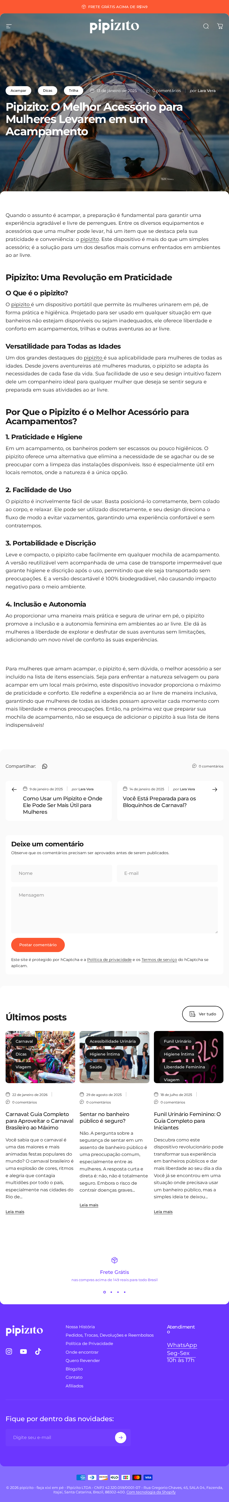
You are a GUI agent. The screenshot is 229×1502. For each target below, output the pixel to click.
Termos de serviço (159, 959)
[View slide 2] (111, 1292)
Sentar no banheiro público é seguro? (104, 1117)
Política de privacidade (109, 959)
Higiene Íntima (105, 1054)
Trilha (73, 90)
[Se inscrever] (120, 1437)
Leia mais (15, 1211)
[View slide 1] (104, 1292)
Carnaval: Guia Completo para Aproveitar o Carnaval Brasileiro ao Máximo (39, 1121)
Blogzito (74, 1368)
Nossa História (80, 1326)
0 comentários (166, 90)
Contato (74, 1377)
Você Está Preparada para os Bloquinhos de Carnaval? (159, 801)
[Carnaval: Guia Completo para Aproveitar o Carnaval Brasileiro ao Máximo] (40, 1057)
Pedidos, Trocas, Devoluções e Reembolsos (110, 1335)
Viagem (23, 1066)
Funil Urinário (177, 1041)
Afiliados (74, 1385)
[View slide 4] (124, 1292)
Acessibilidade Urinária (113, 1041)
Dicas (47, 90)
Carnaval (24, 1041)
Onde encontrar (82, 1352)
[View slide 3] (118, 1292)
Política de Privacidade (89, 1343)
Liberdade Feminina (184, 1066)
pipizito (89, 239)
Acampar (18, 90)
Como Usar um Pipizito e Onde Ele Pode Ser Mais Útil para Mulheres (62, 805)
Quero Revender (83, 1360)
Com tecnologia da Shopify (151, 1492)
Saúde (96, 1066)
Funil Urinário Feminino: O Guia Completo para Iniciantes (187, 1121)
